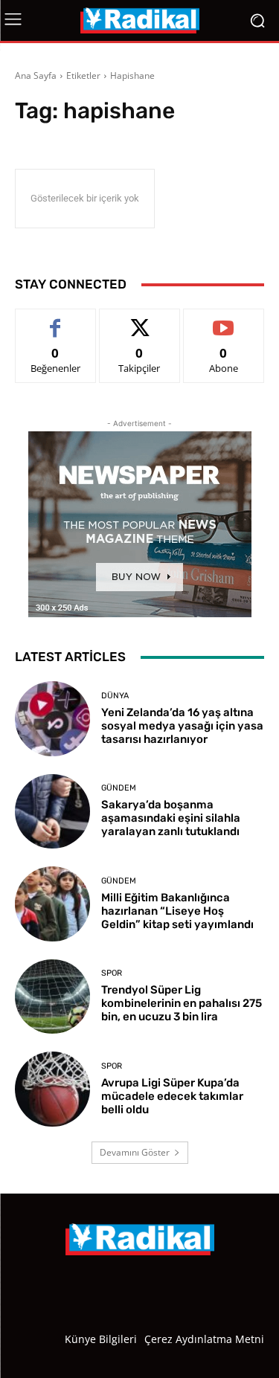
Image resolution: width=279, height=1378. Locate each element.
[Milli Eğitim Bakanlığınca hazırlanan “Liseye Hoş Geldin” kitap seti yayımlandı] (52, 903)
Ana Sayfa (36, 75)
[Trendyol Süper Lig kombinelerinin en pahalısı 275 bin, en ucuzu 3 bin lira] (52, 996)
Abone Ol (223, 320)
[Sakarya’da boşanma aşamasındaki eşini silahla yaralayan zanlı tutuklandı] (52, 811)
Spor (111, 973)
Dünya (115, 696)
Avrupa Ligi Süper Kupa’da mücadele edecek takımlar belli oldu (172, 1096)
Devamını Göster (135, 1152)
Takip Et (139, 320)
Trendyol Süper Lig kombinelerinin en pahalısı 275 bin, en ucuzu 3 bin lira (181, 1003)
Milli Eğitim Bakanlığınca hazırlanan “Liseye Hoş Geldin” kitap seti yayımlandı (177, 911)
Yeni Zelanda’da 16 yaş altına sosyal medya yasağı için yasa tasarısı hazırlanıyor (182, 726)
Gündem (118, 788)
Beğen (55, 320)
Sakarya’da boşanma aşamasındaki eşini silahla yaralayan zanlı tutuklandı (170, 818)
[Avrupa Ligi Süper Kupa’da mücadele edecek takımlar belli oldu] (52, 1089)
